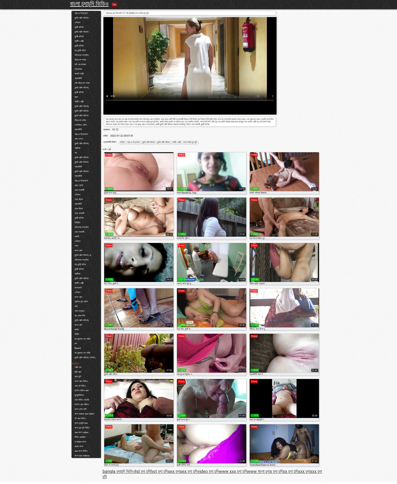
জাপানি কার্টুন (79, 73)
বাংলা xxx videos (82, 455)
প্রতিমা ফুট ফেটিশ (81, 301)
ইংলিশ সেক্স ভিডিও (82, 404)
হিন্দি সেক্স (78, 371)
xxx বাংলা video (81, 432)
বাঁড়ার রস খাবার (80, 59)
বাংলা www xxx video (84, 413)
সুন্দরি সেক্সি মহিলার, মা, (83, 255)
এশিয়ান (77, 22)
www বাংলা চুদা (258, 471)
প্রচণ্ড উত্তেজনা (81, 13)
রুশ (76, 343)
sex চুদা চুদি (188, 471)
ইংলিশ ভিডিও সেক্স (82, 390)
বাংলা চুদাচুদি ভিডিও (89, 3)
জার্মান (77, 329)
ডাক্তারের (78, 69)
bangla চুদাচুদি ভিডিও (119, 471)
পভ (76, 152)
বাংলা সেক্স (78, 250)
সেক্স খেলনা (79, 138)
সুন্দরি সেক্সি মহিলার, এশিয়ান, (85, 357)
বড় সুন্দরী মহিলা (80, 50)
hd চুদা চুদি (143, 471)
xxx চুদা (304, 471)
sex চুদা (174, 471)
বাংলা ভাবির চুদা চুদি (190, 142)
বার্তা (76, 306)
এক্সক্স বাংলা (79, 446)
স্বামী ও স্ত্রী (79, 41)
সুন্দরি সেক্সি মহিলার (81, 17)
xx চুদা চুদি (290, 471)
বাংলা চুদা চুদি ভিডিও (82, 427)
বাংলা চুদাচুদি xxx (81, 423)
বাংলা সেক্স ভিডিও (81, 381)
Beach (78, 348)
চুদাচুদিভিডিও (79, 395)
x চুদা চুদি (276, 471)
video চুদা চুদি (208, 471)
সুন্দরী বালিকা (79, 27)
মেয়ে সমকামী (79, 190)
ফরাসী (77, 236)
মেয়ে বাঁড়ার (79, 199)
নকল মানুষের (79, 311)
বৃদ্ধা (76, 97)
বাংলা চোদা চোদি (81, 409)
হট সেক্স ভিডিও (80, 418)
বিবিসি (77, 334)
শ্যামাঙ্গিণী (78, 78)
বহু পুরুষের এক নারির (82, 338)
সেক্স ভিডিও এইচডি (82, 399)
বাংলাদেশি (78, 287)
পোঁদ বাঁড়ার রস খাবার (82, 83)
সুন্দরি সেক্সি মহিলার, (82, 87)
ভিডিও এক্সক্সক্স (80, 437)
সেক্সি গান (78, 367)
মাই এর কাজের (80, 64)
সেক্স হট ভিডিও (80, 385)
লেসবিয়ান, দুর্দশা (81, 124)
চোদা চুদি (78, 376)
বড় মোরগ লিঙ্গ (80, 315)
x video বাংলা (80, 441)
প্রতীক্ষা (77, 148)
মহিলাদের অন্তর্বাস (82, 55)
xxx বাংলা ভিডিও (81, 451)
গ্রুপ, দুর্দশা (79, 185)
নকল (76, 245)
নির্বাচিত (77, 222)
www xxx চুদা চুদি (233, 471)
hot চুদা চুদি (159, 471)
